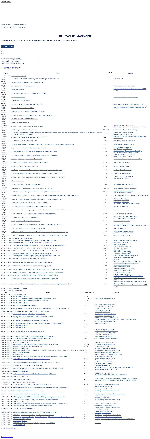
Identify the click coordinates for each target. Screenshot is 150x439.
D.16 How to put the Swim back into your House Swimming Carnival (32, 338)
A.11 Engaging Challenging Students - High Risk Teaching (27, 159)
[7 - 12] (3, 55)
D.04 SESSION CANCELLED (20, 302)
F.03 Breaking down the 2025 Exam (23, 390)
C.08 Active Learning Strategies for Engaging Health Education (28, 258)
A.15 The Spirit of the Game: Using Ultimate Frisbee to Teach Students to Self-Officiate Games (37, 173)
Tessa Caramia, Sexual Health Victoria (124, 86)
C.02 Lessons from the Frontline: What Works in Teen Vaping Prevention (31, 242)
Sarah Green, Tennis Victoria (103, 396)
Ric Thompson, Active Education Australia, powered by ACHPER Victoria (115, 419)
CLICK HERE (22, 27)
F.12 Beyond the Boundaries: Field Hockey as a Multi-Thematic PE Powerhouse (35, 412)
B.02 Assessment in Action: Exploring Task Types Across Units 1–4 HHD (31, 188)
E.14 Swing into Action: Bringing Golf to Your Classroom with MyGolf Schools (34, 374)
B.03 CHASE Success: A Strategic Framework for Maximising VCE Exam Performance (35, 192)
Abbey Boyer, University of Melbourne (105, 332)
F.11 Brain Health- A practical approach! (24, 408)
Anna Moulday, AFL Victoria (102, 312)
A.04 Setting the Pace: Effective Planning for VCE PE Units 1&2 (28, 137)
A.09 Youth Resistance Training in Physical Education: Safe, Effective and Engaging (34, 155)
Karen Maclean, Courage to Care (104, 356)
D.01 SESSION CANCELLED (20, 296)
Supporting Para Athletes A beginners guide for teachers (27, 104)
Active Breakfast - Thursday (19, 76)
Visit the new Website (7, 437)
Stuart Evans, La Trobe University (123, 274)
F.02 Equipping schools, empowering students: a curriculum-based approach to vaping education (40, 387)
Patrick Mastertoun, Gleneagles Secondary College (128, 151)
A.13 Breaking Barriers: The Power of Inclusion (24, 166)
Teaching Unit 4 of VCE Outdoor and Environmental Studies (28, 111)
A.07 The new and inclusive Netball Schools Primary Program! (28, 148)
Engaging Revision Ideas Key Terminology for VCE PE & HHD (28, 93)
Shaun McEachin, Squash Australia (123, 176)
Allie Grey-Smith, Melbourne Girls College (125, 216)
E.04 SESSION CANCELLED (20, 348)
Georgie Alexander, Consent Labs (104, 392)
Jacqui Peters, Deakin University (103, 334)
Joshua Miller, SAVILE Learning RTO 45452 (106, 390)
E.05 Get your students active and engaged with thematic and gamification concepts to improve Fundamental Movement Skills (48, 350)
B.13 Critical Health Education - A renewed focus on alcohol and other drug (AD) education (36, 224)
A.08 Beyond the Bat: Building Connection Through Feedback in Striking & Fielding (34, 151)
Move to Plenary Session (20, 421)
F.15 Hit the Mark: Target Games (22, 419)
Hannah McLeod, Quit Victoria (103, 386)
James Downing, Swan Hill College (104, 316)
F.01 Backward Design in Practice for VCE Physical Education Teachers (32, 384)
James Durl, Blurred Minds (121, 242)
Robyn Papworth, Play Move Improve (124, 144)
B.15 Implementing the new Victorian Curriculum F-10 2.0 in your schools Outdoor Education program (39, 232)
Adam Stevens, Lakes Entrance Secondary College (128, 159)
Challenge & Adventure (17, 89)
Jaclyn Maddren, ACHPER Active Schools (106, 369)
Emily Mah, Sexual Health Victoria (104, 365)
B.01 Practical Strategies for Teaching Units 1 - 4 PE (25, 184)
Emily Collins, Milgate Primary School (105, 304)
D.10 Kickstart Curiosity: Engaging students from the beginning (30, 320)
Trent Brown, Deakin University (103, 362)
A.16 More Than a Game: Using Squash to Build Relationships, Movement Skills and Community (38, 177)
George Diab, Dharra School (121, 166)
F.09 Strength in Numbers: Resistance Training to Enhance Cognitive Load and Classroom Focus (40, 403)
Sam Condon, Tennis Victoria (122, 210)
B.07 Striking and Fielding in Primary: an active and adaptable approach (31, 206)
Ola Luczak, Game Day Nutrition (123, 213)
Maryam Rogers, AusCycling (121, 162)
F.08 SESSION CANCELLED (20, 401)
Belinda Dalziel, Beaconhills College (123, 132)
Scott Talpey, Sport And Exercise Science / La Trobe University (131, 195)
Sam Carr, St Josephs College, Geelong (124, 154)
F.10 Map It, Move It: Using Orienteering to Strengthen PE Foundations (32, 405)
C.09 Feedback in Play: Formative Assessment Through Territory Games (31, 262)
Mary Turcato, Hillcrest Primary (122, 251)
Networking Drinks (16, 290)
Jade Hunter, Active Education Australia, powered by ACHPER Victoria (114, 367)
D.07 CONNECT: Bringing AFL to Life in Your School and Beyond (31, 311)
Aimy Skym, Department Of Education (124, 141)
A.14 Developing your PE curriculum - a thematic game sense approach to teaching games (36, 170)
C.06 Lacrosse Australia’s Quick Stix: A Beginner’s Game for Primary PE (31, 253)
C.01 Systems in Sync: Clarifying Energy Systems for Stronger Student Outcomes (33, 240)
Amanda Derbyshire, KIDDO (121, 202)
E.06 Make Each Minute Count (21, 352)
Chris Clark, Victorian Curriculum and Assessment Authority (130, 127)
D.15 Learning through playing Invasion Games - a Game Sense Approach (33, 336)
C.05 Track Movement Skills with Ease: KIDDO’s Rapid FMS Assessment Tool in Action (35, 251)
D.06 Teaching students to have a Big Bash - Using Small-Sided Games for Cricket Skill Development (41, 308)
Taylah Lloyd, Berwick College (122, 266)
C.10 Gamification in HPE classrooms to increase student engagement (31, 266)
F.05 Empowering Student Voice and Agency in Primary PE (29, 394)
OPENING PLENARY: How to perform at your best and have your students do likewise (35, 79)
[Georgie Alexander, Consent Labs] (19, 58)
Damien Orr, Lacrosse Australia (122, 253)
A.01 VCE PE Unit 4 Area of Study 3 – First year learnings (27, 126)
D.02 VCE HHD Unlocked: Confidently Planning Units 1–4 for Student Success (34, 298)
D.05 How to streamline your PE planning (24, 305)
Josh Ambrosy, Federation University (124, 231)
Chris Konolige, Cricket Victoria (103, 308)
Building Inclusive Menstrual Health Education (24, 86)
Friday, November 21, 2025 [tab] (11, 69)
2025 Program (8, 6)
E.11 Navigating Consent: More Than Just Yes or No (27, 365)
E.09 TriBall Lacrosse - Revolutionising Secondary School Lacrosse (31, 359)
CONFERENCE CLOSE (19, 425)
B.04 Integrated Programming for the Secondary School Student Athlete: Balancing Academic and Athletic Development (45, 195)
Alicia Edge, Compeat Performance (123, 235)
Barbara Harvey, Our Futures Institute (105, 314)
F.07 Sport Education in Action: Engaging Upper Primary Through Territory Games (35, 399)
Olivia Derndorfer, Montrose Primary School (126, 255)
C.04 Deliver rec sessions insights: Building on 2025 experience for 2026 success (33, 248)
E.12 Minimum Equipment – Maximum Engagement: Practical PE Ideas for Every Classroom (38, 368)
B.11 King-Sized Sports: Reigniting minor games (24, 217)
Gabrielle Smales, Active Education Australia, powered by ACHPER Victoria (115, 380)
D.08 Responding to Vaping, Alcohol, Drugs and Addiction (29, 314)
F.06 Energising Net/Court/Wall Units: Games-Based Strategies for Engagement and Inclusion (39, 397)
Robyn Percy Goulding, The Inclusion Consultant (108, 354)
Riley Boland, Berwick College (122, 265)
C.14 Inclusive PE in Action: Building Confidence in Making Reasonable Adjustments (34, 278)
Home (6, 4)
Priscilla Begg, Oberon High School (123, 125)
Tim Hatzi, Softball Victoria (121, 206)
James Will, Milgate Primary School (104, 306)
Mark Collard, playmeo (120, 228)
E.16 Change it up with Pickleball (22, 379)
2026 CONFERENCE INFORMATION (14, 8)
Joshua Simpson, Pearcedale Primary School (107, 350)
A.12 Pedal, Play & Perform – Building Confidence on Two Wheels (29, 162)
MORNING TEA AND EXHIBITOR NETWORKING (24, 119)
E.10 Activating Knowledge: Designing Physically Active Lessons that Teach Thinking (36, 362)
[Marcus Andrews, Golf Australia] (19, 62)
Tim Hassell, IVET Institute (121, 248)
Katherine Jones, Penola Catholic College (125, 188)
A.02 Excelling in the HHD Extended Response (24, 130)
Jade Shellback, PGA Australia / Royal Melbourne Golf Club (111, 375)
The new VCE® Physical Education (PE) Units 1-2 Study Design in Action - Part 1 (33, 115)
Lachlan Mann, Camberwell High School (125, 218)
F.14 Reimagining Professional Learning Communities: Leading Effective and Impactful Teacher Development (43, 417)
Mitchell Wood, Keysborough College (105, 321)
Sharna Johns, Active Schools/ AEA (123, 257)
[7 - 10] (3, 53)
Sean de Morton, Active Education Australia (126, 97)
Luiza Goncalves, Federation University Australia (108, 417)
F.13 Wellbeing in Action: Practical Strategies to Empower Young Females (33, 415)
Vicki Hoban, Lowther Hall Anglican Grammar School (128, 276)
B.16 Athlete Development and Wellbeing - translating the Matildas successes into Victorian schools (39, 235)
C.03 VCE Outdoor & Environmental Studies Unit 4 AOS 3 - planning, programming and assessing (38, 245)
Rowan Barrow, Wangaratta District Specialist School (128, 104)
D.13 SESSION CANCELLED (20, 327)
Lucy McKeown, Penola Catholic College (106, 338)
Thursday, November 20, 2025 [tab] (12, 67)
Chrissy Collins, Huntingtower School (105, 298)
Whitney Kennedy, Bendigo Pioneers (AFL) (106, 317)
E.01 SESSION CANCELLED (20, 342)
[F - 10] (3, 52)
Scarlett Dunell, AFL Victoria (102, 310)
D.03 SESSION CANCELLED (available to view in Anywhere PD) (30, 300)
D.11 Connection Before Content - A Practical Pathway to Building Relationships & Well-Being (39, 323)
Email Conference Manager (8, 428)
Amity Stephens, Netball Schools (123, 149)
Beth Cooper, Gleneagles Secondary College (126, 152)
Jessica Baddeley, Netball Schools (123, 147)
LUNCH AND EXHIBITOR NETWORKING (22, 238)
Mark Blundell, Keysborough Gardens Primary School (109, 394)
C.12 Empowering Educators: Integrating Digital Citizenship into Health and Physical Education (37, 272)
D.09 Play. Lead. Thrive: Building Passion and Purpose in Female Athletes (33, 317)
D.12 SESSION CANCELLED (20, 325)
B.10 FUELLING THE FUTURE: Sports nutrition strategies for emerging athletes (33, 213)
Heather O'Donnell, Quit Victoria (104, 388)
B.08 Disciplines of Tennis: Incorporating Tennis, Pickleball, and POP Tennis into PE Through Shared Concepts (42, 210)
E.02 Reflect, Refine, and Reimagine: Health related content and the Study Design (35, 344)
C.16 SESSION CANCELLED (19, 288)
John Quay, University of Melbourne (124, 134)
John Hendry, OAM (119, 79)
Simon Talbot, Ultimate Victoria (122, 173)
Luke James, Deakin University (103, 363)
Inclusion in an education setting (20, 100)
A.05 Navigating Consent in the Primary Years (24, 141)
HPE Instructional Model (18, 97)
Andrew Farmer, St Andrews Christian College (107, 407)
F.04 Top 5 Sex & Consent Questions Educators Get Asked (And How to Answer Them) (37, 392)
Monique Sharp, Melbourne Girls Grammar (125, 240)
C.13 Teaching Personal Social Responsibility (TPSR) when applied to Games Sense (34, 275)
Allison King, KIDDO (119, 250)
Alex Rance (98, 423)
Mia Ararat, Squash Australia (121, 178)
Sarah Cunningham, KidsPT (121, 200)
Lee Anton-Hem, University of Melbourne (106, 331)
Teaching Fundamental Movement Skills (22, 108)
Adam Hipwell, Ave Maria (121, 244)
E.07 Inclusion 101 (18, 354)
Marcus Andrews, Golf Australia (103, 373)
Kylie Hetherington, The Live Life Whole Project (108, 415)
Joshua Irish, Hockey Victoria (103, 413)
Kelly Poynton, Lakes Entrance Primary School (126, 203)
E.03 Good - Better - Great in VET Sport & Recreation (27, 346)
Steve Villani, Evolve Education (122, 221)
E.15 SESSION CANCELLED (20, 377)
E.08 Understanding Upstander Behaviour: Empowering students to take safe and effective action (40, 356)
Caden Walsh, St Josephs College (123, 156)
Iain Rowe (116, 259)
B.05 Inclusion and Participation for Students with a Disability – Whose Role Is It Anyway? (36, 199)
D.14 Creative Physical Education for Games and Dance (28, 331)
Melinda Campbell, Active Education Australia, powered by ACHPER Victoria (116, 379)
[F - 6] (3, 50)
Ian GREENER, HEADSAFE (102, 409)
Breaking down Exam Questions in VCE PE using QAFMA (27, 82)
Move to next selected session (20, 122)
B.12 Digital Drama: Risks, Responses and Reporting (26, 221)
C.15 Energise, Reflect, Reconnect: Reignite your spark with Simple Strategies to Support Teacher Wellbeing (41, 284)
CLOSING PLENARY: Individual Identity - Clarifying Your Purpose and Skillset (34, 423)
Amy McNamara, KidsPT (120, 198)
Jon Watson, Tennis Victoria (102, 397)
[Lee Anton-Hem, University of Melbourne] (19, 63)
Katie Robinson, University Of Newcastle (106, 403)
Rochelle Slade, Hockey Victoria (103, 411)
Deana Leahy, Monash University (123, 224)
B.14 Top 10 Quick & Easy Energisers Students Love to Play (28, 228)
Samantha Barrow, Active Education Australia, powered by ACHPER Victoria (116, 319)
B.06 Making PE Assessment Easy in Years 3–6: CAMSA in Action (29, 203)
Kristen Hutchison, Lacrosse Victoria (105, 358)
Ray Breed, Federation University (123, 170)
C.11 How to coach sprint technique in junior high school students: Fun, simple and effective (37, 269)
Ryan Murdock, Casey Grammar (122, 192)
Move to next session (17, 181)
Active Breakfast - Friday (19, 294)
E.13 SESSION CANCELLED (20, 371)
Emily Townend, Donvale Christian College (125, 130)
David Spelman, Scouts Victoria (103, 405)
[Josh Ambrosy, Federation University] (19, 60)
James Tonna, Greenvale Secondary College (107, 384)
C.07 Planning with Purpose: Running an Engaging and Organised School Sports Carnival (36, 255)
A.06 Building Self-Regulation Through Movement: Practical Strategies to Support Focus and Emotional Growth (42, 144)
